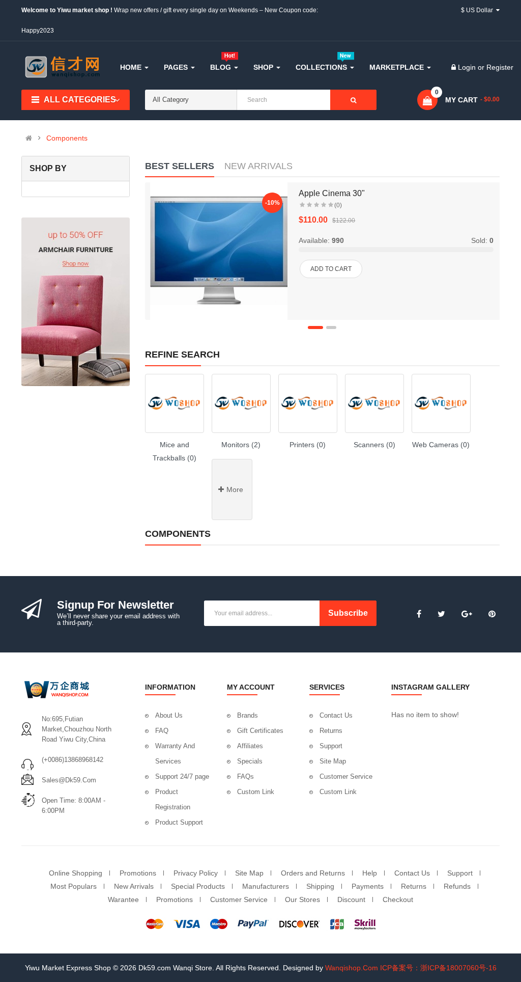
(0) (338, 205)
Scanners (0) (374, 445)
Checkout (398, 899)
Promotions (138, 873)
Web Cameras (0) (441, 445)
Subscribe (348, 613)
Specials (250, 761)
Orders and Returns (313, 873)
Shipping (320, 886)
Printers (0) (308, 445)
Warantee (123, 899)
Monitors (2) (240, 445)
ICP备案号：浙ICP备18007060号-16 (438, 968)
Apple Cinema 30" (332, 193)
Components (67, 138)
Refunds (457, 886)
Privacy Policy (195, 873)
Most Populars (73, 886)
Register (499, 67)
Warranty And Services (175, 753)
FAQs (245, 776)
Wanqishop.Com (351, 968)
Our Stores (302, 899)
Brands (247, 715)
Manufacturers (265, 886)
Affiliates (250, 746)
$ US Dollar (478, 10)
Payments (368, 886)
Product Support (179, 822)
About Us (169, 715)
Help (369, 873)
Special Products (198, 886)
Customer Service (346, 776)
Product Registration (172, 799)
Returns (331, 730)
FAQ (161, 730)
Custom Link (255, 792)
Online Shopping (75, 873)
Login (468, 67)
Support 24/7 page (182, 776)
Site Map (333, 761)
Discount (351, 899)
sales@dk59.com (69, 780)
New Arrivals (134, 886)
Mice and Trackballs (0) (174, 451)
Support (331, 746)
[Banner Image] (75, 302)
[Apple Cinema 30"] (218, 251)
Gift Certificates (260, 730)
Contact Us (336, 715)
